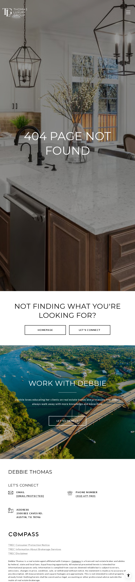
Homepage (45, 330)
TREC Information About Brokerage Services (34, 549)
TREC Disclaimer (18, 553)
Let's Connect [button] (90, 330)
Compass (76, 561)
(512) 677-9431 (85, 496)
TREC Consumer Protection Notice (29, 545)
